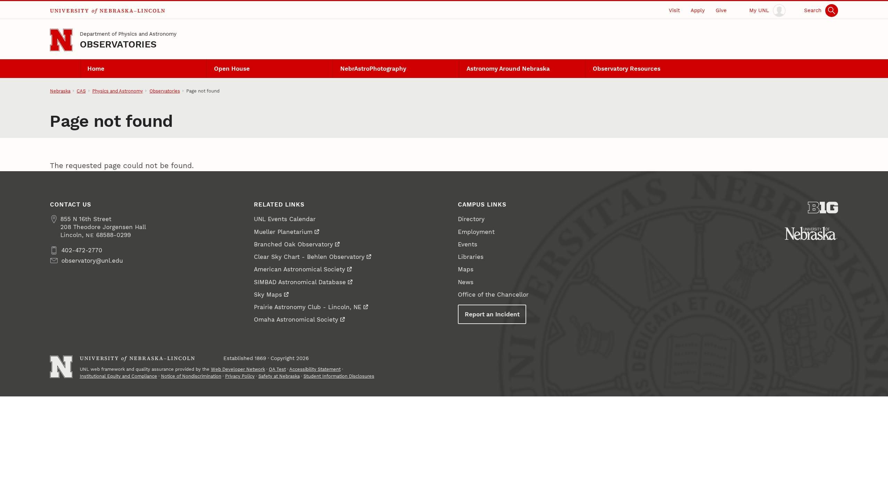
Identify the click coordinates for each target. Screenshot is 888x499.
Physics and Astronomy (117, 91)
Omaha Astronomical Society (296, 319)
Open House (232, 68)
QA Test (277, 369)
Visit (674, 10)
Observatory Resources (626, 68)
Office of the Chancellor (493, 294)
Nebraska (60, 91)
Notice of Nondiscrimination (191, 376)
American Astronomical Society (299, 269)
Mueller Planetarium (283, 231)
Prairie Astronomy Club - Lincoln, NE (307, 307)
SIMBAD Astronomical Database (300, 282)
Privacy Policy (240, 376)
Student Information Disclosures (339, 376)
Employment (476, 231)
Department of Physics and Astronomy (128, 34)
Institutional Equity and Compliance (118, 376)
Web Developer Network (238, 369)
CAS (81, 91)
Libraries (471, 256)
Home (95, 68)
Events (467, 244)
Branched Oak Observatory (293, 244)
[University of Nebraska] (811, 233)
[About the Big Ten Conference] (823, 207)
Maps (465, 269)
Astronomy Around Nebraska (508, 68)
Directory (471, 219)
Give (721, 10)
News (465, 282)
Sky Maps (268, 294)
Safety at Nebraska (279, 376)
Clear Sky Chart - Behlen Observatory (309, 256)
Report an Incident (492, 314)
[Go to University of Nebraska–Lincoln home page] (61, 40)
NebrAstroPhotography (373, 68)
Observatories (118, 44)
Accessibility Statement (315, 369)
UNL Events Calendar (285, 219)
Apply (698, 10)
